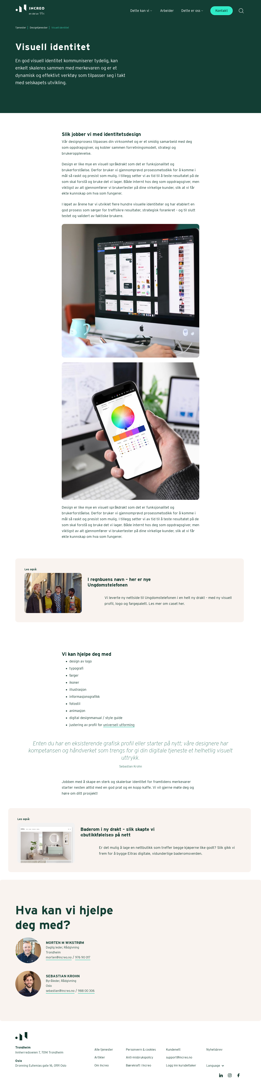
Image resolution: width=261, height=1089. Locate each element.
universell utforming (119, 725)
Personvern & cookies (141, 1049)
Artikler (99, 1057)
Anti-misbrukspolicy (139, 1057)
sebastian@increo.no (60, 991)
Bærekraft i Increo (138, 1065)
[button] (141, 10)
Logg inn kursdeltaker (181, 1065)
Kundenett (173, 1049)
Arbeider (167, 11)
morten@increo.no (59, 957)
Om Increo (101, 1065)
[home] (30, 11)
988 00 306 (86, 991)
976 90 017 (82, 957)
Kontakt (221, 11)
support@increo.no (179, 1057)
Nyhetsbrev (214, 1049)
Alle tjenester (103, 1049)
